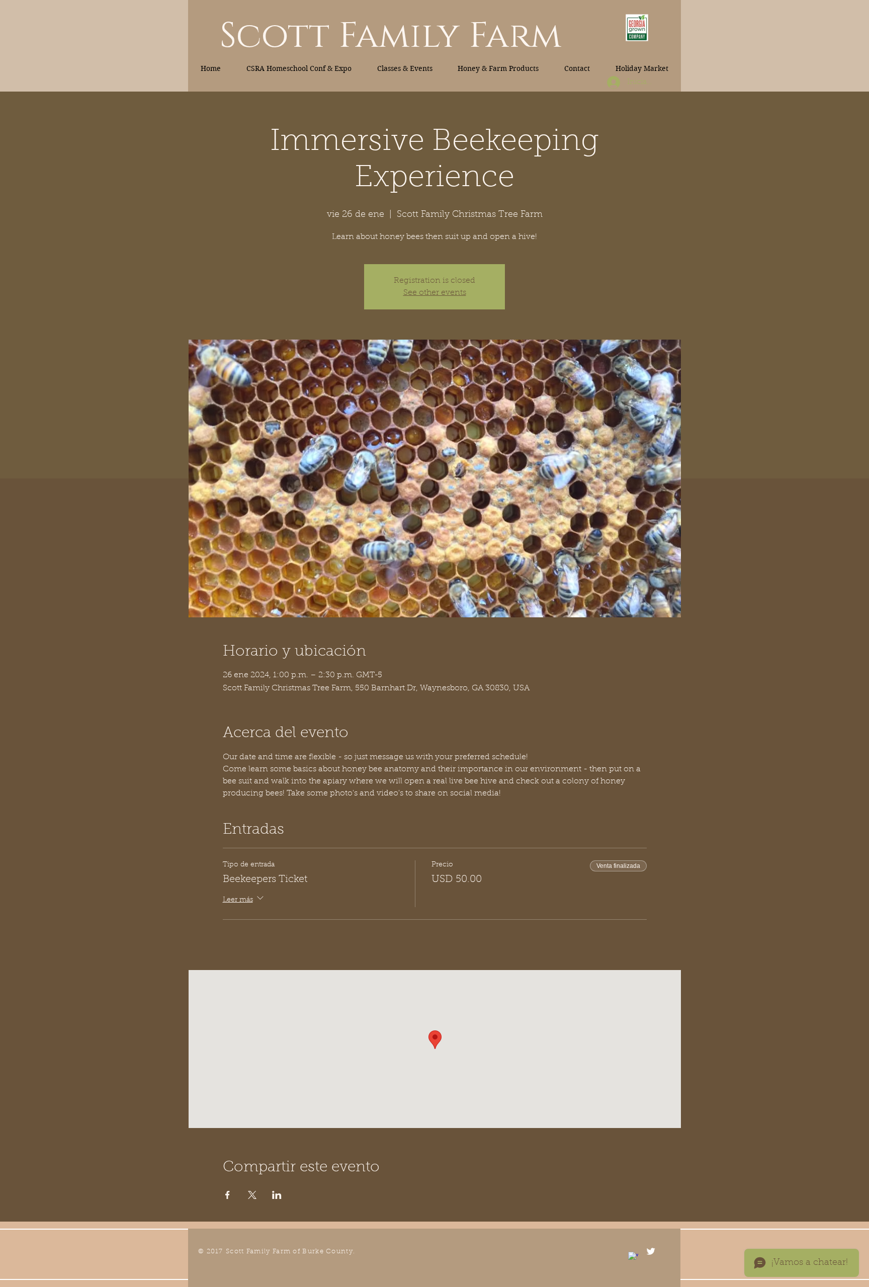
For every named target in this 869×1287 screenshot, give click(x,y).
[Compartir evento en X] (252, 1195)
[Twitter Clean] (651, 1251)
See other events (434, 293)
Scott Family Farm (390, 36)
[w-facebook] (633, 1257)
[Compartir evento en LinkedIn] (277, 1195)
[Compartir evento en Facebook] (227, 1195)
